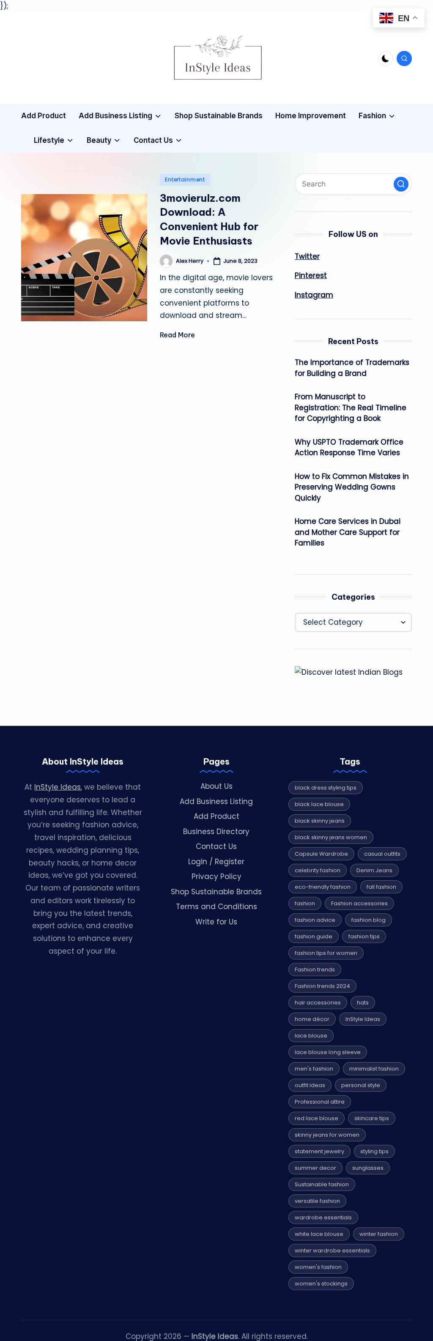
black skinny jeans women (331, 837)
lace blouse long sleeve (328, 1052)
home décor (312, 1019)
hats (363, 1003)
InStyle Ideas (57, 787)
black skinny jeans (320, 821)
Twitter (307, 256)
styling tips (374, 1151)
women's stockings (321, 1284)
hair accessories (318, 1003)
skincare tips (371, 1118)
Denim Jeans (374, 870)
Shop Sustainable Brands (216, 892)
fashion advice (315, 920)
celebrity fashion (317, 870)
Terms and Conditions (216, 906)
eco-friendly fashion (323, 887)
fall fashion (381, 887)
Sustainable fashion (322, 1184)
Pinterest (311, 275)
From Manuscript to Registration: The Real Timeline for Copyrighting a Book (350, 407)
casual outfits (382, 854)
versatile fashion (317, 1201)
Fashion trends (315, 969)
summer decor (315, 1168)
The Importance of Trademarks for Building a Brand (352, 367)
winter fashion (378, 1234)
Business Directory (216, 831)
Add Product (216, 816)
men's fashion (314, 1069)
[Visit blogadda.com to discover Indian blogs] (349, 672)
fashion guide (313, 936)
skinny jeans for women (327, 1135)
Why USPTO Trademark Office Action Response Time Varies (349, 447)
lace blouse (311, 1036)
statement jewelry (319, 1151)
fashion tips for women (326, 953)
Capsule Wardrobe (321, 854)
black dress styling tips (325, 788)
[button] (401, 184)
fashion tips (364, 936)
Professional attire (320, 1102)
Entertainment (185, 179)
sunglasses (368, 1168)
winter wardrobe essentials (332, 1250)
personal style (360, 1085)
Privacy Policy (216, 876)
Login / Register (216, 862)
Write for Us (216, 922)
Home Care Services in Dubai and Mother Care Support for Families (347, 532)
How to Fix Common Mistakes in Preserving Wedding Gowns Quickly (352, 487)
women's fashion (318, 1267)
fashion (305, 903)
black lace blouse (319, 804)
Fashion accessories (359, 903)
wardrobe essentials (323, 1217)
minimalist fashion (374, 1069)
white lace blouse (319, 1234)
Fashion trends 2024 (322, 986)
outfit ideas (310, 1085)
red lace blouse (316, 1118)
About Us (216, 786)
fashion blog (368, 920)
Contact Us (216, 846)
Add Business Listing (216, 801)
